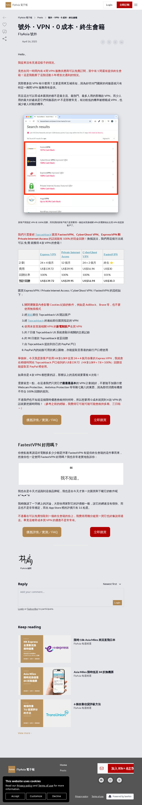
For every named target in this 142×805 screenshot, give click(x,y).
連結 (30, 314)
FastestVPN (111, 254)
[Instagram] (110, 780)
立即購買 (100, 420)
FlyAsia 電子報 (25, 17)
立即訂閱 (124, 4)
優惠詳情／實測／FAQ (41, 420)
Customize (36, 796)
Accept (15, 796)
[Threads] (119, 780)
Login (109, 4)
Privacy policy (24, 785)
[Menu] (136, 4)
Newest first (110, 584)
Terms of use (45, 785)
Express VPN (48, 254)
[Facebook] (101, 780)
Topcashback (43, 234)
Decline (56, 796)
